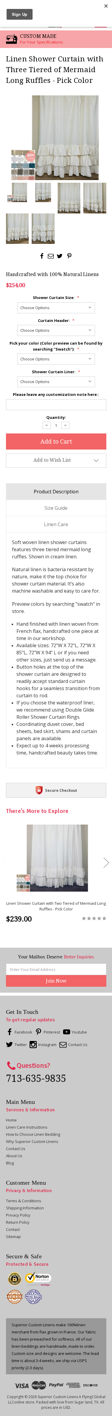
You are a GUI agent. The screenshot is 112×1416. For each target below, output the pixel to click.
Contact (13, 1229)
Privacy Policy (18, 1215)
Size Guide (56, 508)
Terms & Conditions (23, 1200)
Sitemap (13, 1236)
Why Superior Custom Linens (32, 1141)
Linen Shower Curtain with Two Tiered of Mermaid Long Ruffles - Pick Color (56, 906)
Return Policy (18, 1222)
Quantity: (56, 417)
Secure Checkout (61, 790)
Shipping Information (25, 1208)
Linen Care (56, 524)
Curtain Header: (56, 320)
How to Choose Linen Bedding (33, 1134)
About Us (14, 1155)
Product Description (56, 491)
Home (11, 1120)
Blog (10, 1163)
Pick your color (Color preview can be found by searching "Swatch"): (56, 346)
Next (106, 862)
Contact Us (15, 1148)
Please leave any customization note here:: (56, 394)
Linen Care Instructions (26, 1127)
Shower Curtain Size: (56, 297)
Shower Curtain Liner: (56, 371)
